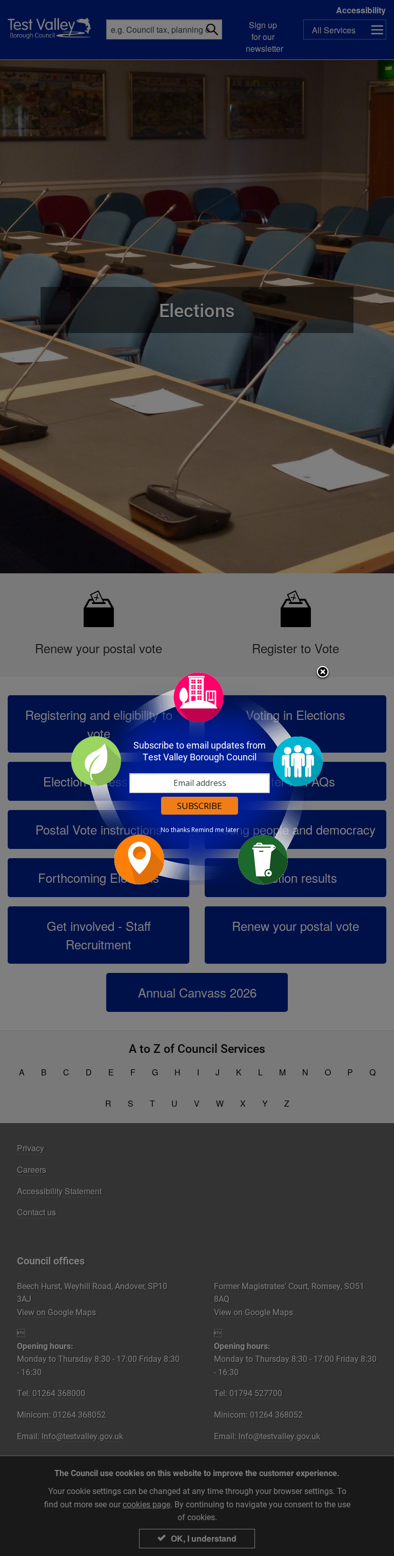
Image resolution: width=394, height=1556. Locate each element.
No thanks (175, 830)
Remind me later (215, 830)
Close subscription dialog (322, 672)
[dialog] (197, 778)
